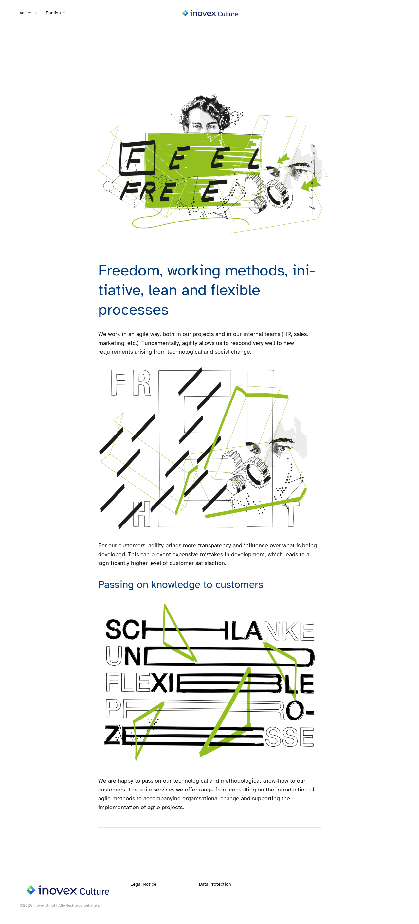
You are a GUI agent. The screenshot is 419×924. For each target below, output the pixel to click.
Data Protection (215, 884)
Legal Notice (143, 884)
